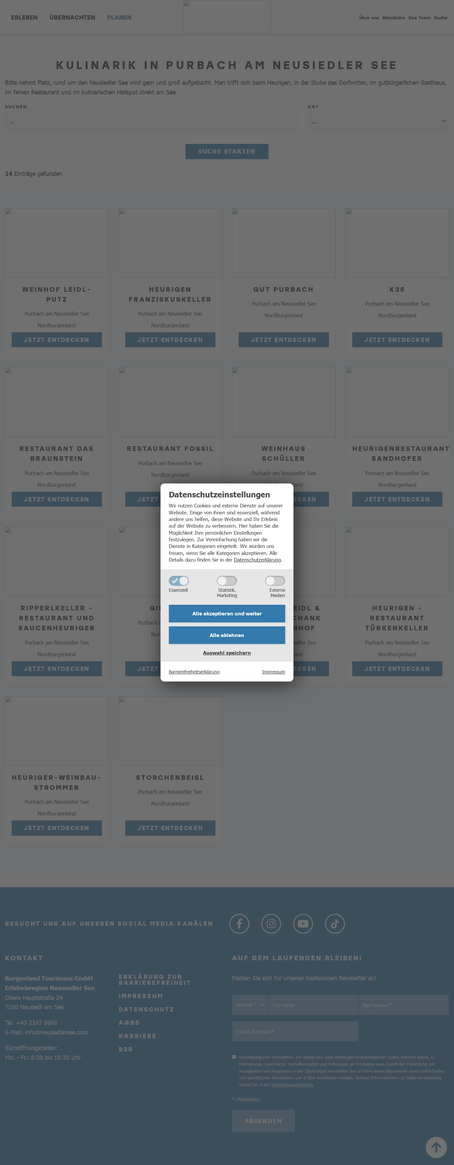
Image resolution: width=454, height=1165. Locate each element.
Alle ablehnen (227, 635)
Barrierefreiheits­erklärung (194, 672)
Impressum (273, 672)
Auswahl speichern (227, 653)
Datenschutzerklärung (257, 559)
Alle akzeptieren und (227, 613)
